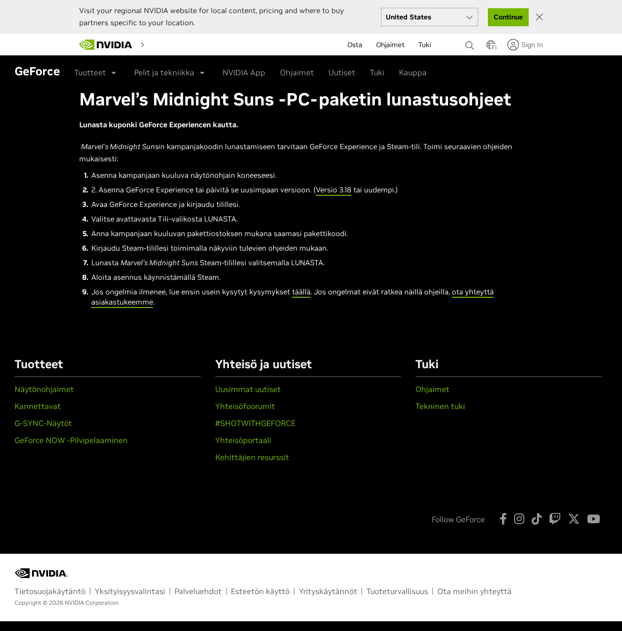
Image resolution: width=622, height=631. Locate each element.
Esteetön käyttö (260, 591)
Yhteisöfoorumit (245, 406)
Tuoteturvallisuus (397, 591)
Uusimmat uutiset (248, 389)
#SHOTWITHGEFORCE (255, 423)
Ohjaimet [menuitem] (390, 44)
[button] (491, 47)
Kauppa (413, 72)
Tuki (377, 72)
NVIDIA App (244, 72)
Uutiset (341, 72)
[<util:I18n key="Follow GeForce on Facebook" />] (503, 519)
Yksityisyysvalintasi (130, 591)
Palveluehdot (198, 591)
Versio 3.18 (333, 189)
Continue (508, 17)
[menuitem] (165, 44)
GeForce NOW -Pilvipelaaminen (71, 440)
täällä (301, 291)
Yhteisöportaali (243, 440)
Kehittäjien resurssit (252, 457)
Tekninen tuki (440, 406)
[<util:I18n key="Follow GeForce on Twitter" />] (574, 519)
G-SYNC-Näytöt (43, 423)
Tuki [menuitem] (424, 44)
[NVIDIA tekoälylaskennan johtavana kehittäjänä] (106, 44)
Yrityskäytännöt (328, 591)
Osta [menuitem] (355, 44)
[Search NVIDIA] (471, 43)
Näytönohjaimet (44, 389)
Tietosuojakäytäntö (50, 591)
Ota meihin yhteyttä (474, 591)
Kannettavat (38, 406)
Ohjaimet (297, 72)
